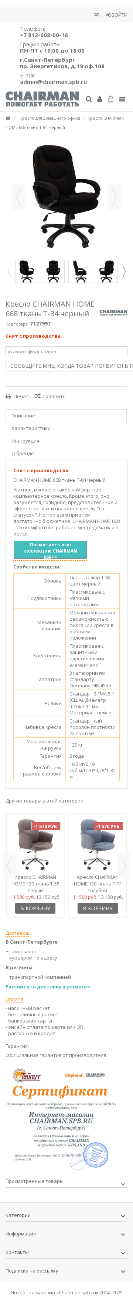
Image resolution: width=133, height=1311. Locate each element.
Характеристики (31, 428)
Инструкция (25, 440)
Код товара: (17, 324)
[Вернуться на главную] (8, 118)
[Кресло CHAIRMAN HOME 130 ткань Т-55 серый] (35, 844)
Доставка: (17, 933)
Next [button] (123, 271)
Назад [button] (18, 197)
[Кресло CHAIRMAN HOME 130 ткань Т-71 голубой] (97, 844)
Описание (23, 415)
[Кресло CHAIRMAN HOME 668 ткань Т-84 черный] (27, 271)
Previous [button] (9, 271)
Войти (118, 14)
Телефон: (44, 32)
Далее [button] (114, 197)
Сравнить (54, 396)
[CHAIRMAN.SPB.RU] (42, 99)
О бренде (22, 453)
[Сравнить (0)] (96, 15)
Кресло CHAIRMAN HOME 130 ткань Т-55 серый (35, 884)
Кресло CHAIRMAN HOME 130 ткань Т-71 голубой (98, 884)
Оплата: (15, 999)
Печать (22, 396)
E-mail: (53, 78)
